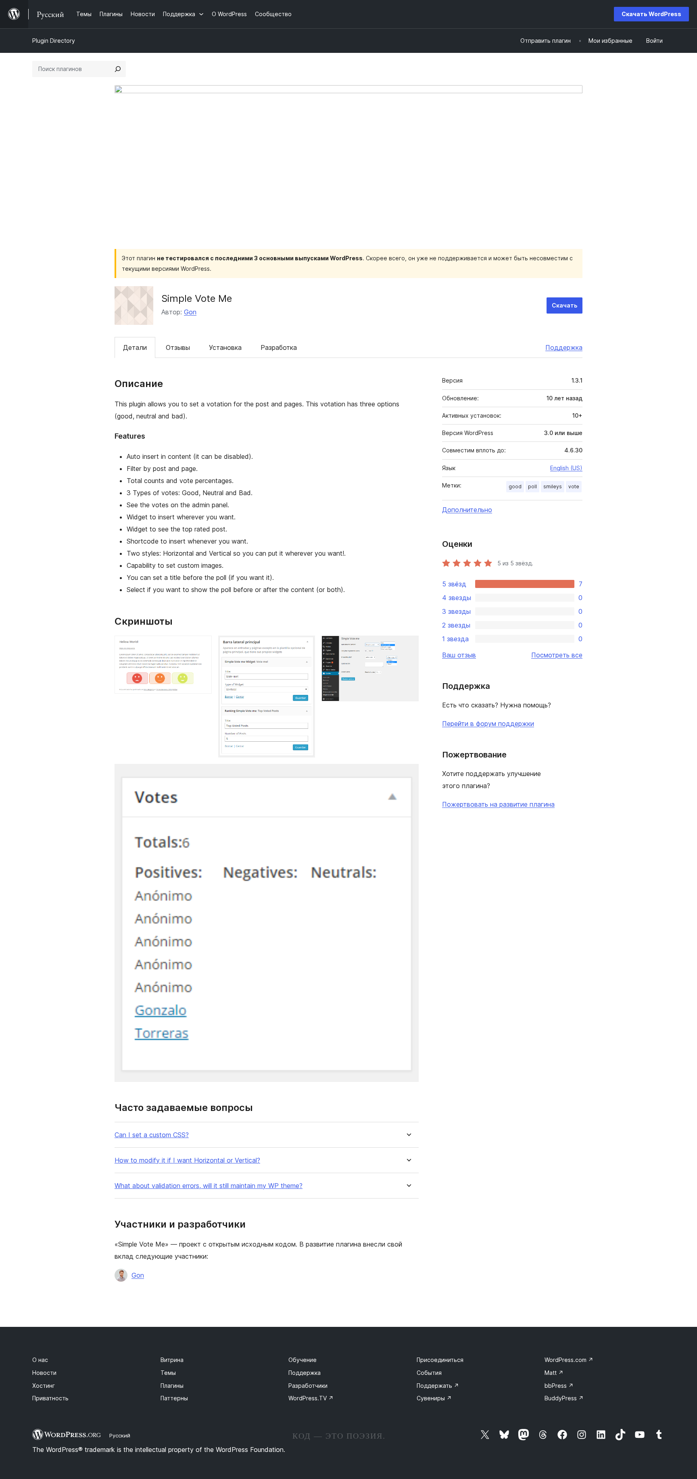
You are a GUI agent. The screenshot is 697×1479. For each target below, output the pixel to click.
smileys (552, 486)
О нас (40, 1359)
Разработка (279, 347)
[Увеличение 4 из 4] (408, 775)
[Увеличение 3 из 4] (408, 646)
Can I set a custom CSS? (152, 1135)
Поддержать (438, 1385)
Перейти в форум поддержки (488, 724)
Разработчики (308, 1385)
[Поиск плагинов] (118, 69)
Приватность (50, 1398)
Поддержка (563, 347)
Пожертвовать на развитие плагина (498, 804)
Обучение (302, 1359)
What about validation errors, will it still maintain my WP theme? (209, 1186)
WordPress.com (569, 1359)
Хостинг (43, 1385)
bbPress (559, 1385)
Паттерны (174, 1398)
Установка (225, 347)
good (515, 486)
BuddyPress (564, 1398)
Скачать (564, 305)
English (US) (566, 467)
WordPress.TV (311, 1398)
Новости (44, 1372)
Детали (135, 347)
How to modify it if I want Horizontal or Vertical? (187, 1160)
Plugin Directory (53, 40)
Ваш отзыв (459, 655)
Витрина (172, 1359)
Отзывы (178, 347)
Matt (554, 1372)
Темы (168, 1372)
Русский (119, 1435)
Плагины (172, 1385)
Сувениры (434, 1398)
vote (573, 486)
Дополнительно (467, 510)
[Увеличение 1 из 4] (201, 646)
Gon (190, 312)
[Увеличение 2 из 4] (304, 646)
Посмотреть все (556, 655)
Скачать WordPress (651, 13)
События (429, 1372)
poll (532, 486)
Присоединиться (440, 1359)
